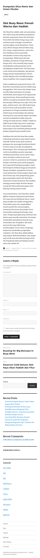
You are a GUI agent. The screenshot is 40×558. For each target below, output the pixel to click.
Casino (5, 533)
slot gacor (9, 250)
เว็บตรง (5, 494)
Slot (4, 528)
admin (8, 248)
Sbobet (6, 537)
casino (24, 248)
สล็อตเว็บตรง (7, 483)
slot (4, 250)
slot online (15, 250)
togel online (7, 499)
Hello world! (29, 440)
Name (5, 300)
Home (5, 524)
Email (6, 309)
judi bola (29, 248)
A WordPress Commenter (12, 440)
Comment (7, 272)
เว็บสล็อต (6, 489)
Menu (6, 14)
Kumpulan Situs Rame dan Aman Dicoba (18, 7)
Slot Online (7, 542)
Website (6, 318)
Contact (6, 546)
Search (5, 382)
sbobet (34, 248)
